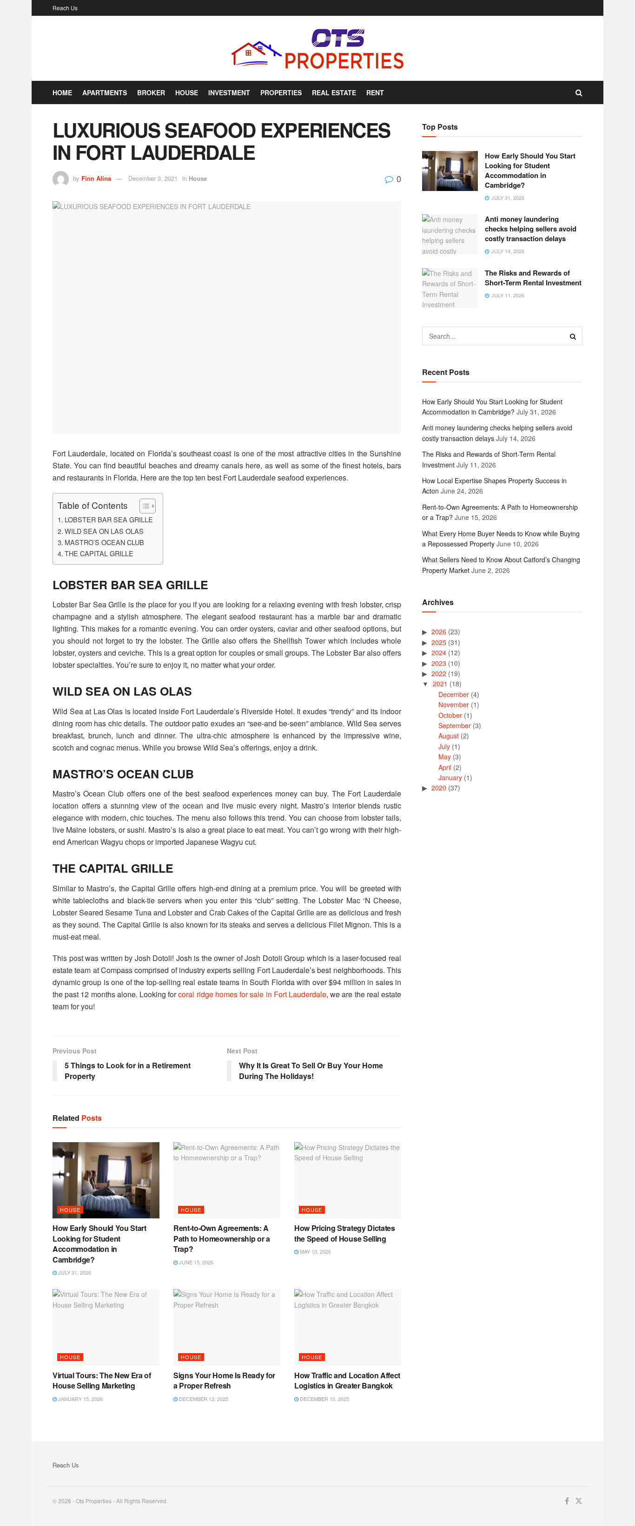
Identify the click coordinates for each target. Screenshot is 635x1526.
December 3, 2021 (153, 178)
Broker (151, 92)
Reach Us (65, 8)
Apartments (104, 92)
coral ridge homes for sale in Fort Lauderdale (252, 994)
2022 (438, 673)
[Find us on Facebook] (567, 1501)
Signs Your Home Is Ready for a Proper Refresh (224, 1380)
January (450, 777)
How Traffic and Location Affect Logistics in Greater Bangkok (347, 1380)
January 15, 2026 (80, 1398)
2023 (438, 663)
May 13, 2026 (314, 1251)
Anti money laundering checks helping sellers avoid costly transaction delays (530, 228)
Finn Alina (96, 178)
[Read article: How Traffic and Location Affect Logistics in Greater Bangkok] (347, 1327)
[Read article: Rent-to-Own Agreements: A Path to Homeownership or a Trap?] (226, 1180)
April (444, 767)
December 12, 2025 (203, 1398)
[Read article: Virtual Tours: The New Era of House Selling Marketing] (106, 1327)
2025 (438, 642)
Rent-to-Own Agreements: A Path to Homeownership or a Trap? (221, 1238)
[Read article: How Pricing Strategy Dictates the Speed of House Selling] (347, 1180)
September (454, 725)
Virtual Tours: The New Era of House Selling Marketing (102, 1380)
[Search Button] (578, 92)
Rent (375, 92)
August (448, 735)
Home (62, 92)
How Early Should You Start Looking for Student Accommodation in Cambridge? (99, 1243)
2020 (438, 787)
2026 (438, 631)
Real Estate (334, 92)
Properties (281, 92)
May (444, 756)
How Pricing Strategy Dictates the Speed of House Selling (344, 1233)
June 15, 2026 (195, 1262)
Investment (229, 92)
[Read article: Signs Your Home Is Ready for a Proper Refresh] (226, 1327)
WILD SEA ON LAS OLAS (104, 531)
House (186, 92)
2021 (440, 683)
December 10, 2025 (323, 1398)
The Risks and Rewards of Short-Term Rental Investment (533, 278)
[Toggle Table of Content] (142, 506)
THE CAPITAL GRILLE (99, 553)
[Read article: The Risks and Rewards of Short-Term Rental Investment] (450, 288)
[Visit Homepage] (317, 49)
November (453, 704)
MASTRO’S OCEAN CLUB (104, 542)
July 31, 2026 (74, 1272)
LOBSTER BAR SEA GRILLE (109, 519)
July (444, 746)
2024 (438, 652)
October (450, 715)
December (453, 694)
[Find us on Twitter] (578, 1501)
